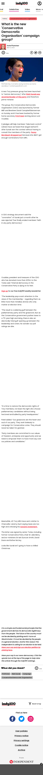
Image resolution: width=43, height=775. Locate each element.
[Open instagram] (31, 719)
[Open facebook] (12, 719)
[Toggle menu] (3, 3)
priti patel (6, 674)
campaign (27, 674)
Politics (5, 19)
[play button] (21, 69)
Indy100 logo (22, 3)
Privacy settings (21, 740)
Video (27, 9)
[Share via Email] (39, 52)
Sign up (4, 291)
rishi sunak (16, 674)
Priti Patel (19, 116)
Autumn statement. (29, 527)
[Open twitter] (21, 719)
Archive (21, 750)
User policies (21, 731)
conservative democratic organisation (23, 19)
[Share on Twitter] (35, 52)
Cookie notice (21, 745)
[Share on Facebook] (31, 52)
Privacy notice (21, 735)
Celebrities (14, 9)
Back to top (36, 704)
